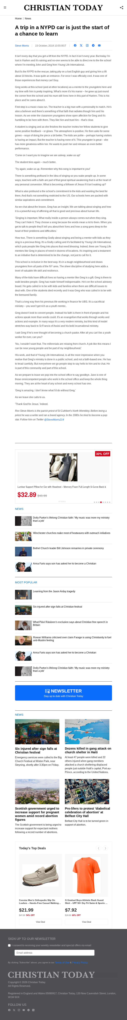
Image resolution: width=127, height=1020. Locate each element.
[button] (5, 8)
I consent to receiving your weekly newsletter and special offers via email (51, 945)
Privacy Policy (80, 962)
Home (18, 18)
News (28, 18)
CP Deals (62, 502)
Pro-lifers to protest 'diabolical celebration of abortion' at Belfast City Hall (87, 812)
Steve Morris (22, 45)
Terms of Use (62, 962)
